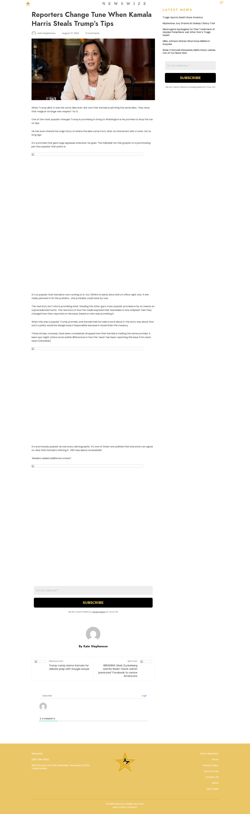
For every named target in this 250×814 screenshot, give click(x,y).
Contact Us (212, 777)
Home (215, 759)
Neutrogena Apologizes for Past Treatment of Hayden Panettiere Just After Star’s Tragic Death (189, 32)
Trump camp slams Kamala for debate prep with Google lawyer (69, 665)
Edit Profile (212, 789)
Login (144, 695)
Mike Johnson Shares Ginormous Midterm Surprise (186, 42)
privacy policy (98, 612)
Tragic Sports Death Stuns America (183, 17)
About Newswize (209, 753)
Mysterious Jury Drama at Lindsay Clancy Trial (189, 23)
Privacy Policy (210, 765)
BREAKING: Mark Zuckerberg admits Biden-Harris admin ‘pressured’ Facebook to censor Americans (117, 669)
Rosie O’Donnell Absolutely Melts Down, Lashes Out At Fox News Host (189, 51)
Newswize (125, 3)
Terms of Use (210, 771)
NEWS (215, 783)
